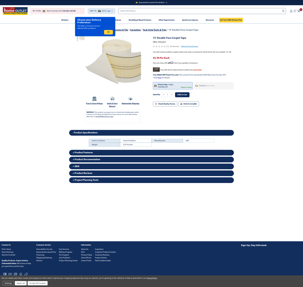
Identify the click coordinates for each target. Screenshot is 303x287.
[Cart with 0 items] (298, 11)
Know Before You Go (44, 249)
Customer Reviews (102, 255)
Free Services (64, 249)
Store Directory (7, 252)
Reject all (21, 283)
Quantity (156, 95)
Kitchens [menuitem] (64, 20)
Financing (40, 255)
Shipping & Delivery (44, 258)
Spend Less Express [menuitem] (190, 20)
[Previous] (88, 62)
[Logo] (15, 11)
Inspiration (99, 249)
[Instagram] (15, 274)
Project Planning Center (68, 261)
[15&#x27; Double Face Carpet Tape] (113, 62)
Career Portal (86, 261)
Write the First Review (189, 46)
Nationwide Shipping (130, 104)
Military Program (65, 252)
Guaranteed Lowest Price (46, 252)
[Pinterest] (21, 274)
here (159, 78)
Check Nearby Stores (166, 104)
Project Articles (101, 258)
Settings (8, 283)
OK (108, 32)
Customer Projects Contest (105, 252)
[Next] (138, 62)
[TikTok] (26, 274)
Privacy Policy (86, 255)
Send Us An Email (8, 255)
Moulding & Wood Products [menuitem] (140, 20)
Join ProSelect (64, 258)
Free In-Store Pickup (94, 104)
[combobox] (202, 11)
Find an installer (190, 104)
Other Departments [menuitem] (167, 20)
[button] (151, 2)
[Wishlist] (295, 11)
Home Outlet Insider (103, 261)
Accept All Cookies (37, 283)
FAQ (82, 252)
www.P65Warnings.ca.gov (104, 117)
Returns (39, 261)
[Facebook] (5, 274)
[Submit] (283, 11)
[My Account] (291, 11)
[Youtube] (10, 274)
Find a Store (6, 249)
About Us (84, 249)
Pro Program (64, 255)
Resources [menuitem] (210, 20)
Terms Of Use (86, 258)
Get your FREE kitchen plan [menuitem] (231, 20)
